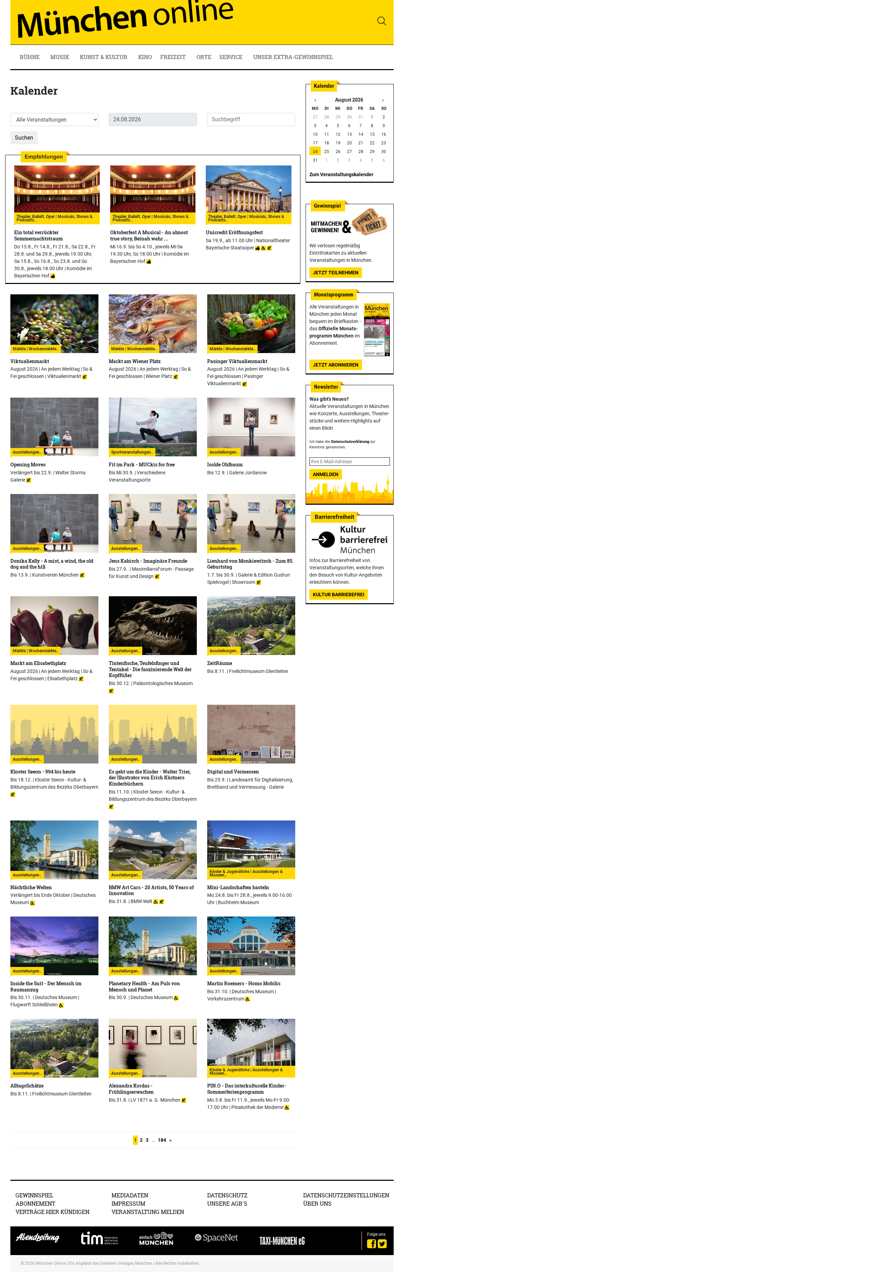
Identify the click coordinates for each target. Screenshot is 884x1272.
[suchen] (381, 21)
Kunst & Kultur (104, 56)
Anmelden (325, 474)
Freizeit (173, 56)
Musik (60, 56)
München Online (51, 1263)
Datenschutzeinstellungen (346, 1195)
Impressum (128, 1203)
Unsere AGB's (227, 1203)
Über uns (317, 1203)
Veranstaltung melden (148, 1211)
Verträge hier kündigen (52, 1211)
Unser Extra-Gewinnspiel (293, 56)
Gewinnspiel (34, 1195)
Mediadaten (130, 1195)
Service (231, 56)
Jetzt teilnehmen (335, 272)
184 (162, 1140)
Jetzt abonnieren (335, 365)
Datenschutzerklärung (350, 441)
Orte (203, 56)
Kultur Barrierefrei (338, 594)
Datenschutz (227, 1195)
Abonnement (35, 1203)
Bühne (30, 56)
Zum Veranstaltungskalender (341, 174)
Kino (145, 56)
